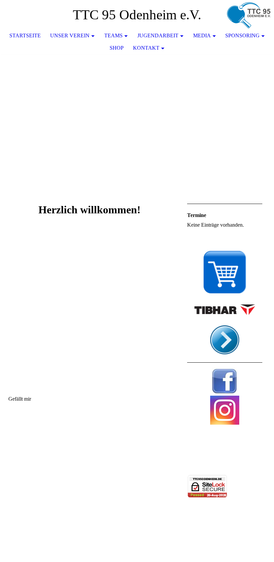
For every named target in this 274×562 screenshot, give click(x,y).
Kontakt (146, 48)
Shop (117, 48)
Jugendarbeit (157, 35)
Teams (113, 35)
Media (202, 35)
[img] (249, 15)
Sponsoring (242, 35)
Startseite (25, 35)
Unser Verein (70, 35)
